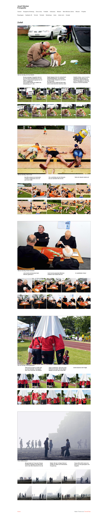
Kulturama (52, 11)
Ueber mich (61, 15)
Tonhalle (42, 15)
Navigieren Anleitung (28, 11)
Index (54, 15)
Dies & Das (39, 11)
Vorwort (19, 11)
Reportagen (20, 15)
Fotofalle (46, 11)
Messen (78, 11)
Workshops (49, 15)
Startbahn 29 (28, 15)
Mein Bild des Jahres (68, 11)
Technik (36, 15)
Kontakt (68, 15)
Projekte (83, 11)
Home (19, 511)
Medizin (59, 11)
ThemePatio (87, 511)
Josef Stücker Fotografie (23, 7)
